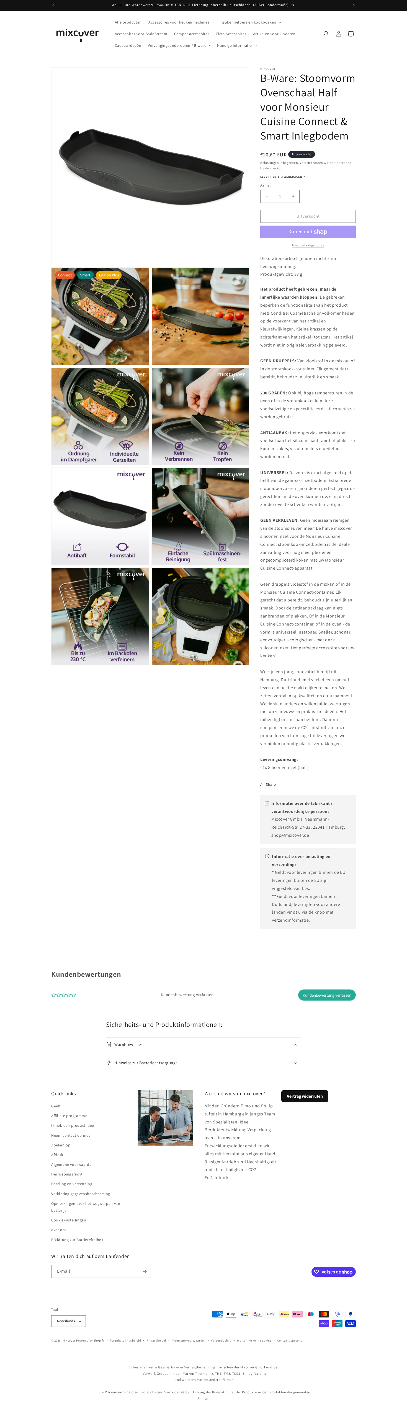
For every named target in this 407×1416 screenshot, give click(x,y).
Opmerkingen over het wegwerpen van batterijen (85, 1207)
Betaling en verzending (71, 1183)
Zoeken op (60, 1145)
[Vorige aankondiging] (53, 5)
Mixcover (69, 1340)
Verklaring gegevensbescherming (80, 1193)
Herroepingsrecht (67, 1174)
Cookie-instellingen (68, 1220)
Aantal (265, 185)
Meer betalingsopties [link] (308, 245)
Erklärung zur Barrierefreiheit (77, 1239)
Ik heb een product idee (72, 1125)
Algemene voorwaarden (72, 1164)
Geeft (56, 1106)
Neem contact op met (70, 1135)
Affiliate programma (69, 1115)
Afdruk (57, 1154)
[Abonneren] (144, 1271)
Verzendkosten (311, 163)
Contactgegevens (289, 1340)
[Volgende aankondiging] (354, 5)
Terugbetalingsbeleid (125, 1340)
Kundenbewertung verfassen (327, 995)
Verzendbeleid (221, 1340)
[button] (181, 22)
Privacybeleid (156, 1340)
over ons (59, 1229)
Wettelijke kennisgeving (254, 1340)
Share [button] (271, 784)
